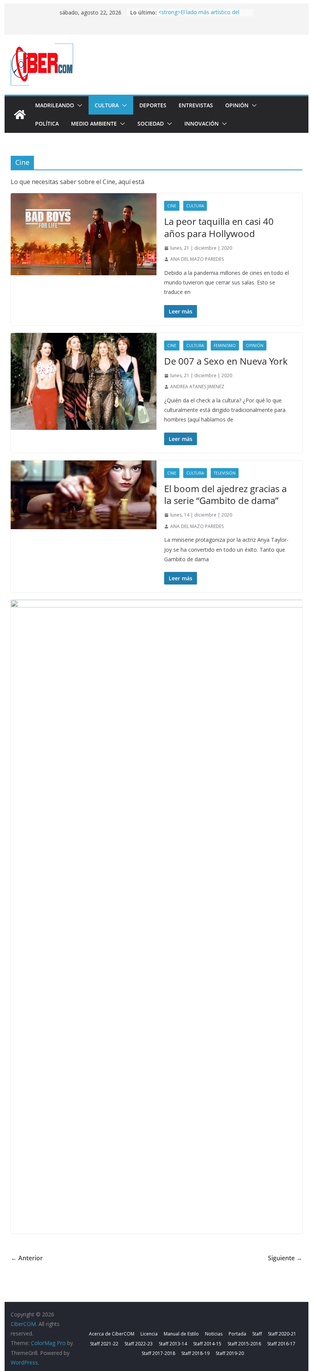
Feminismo (225, 345)
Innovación (201, 123)
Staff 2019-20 (230, 1353)
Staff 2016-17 (281, 1343)
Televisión (225, 473)
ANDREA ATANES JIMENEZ (197, 386)
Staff (257, 1334)
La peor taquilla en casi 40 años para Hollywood (219, 227)
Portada (237, 1334)
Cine (171, 205)
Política (47, 123)
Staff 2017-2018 (158, 1353)
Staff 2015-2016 (244, 1343)
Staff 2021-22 (104, 1343)
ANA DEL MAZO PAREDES (197, 259)
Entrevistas (196, 105)
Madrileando (54, 105)
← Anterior (27, 1258)
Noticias (214, 1334)
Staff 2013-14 (173, 1343)
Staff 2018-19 (195, 1353)
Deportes (152, 105)
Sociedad (150, 123)
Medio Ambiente (94, 123)
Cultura (107, 105)
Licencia (149, 1334)
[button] (78, 105)
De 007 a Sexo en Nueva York (226, 361)
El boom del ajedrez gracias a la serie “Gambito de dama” (225, 494)
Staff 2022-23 (138, 1343)
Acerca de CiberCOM (111, 1334)
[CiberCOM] (20, 114)
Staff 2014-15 (207, 1343)
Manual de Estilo (181, 1334)
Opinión (236, 105)
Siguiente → (285, 1258)
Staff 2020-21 (282, 1334)
